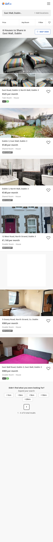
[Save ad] (48, 91)
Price (4, 22)
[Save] (49, 22)
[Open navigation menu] (48, 3)
